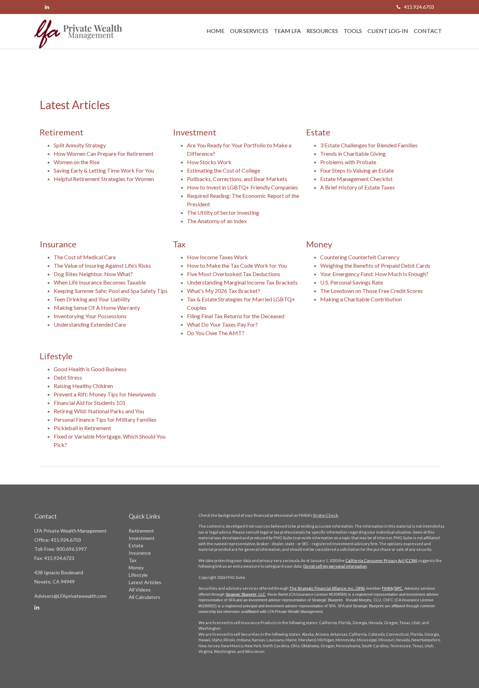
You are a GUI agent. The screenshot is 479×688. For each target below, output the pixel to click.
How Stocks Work (209, 162)
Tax (132, 560)
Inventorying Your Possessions (90, 316)
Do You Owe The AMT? (215, 332)
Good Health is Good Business (90, 369)
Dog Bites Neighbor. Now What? (93, 273)
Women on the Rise (77, 162)
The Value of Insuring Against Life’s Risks (102, 265)
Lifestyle (138, 575)
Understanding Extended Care (90, 324)
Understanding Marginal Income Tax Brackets (242, 282)
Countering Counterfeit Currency (359, 257)
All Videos (140, 590)
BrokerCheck (325, 515)
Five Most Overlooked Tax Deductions (233, 273)
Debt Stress (68, 377)
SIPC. (398, 588)
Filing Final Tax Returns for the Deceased (235, 316)
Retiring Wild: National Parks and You (99, 411)
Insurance (140, 553)
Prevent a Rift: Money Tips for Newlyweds (105, 394)
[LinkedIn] (47, 7)
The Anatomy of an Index (217, 221)
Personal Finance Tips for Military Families (105, 419)
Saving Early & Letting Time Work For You (104, 170)
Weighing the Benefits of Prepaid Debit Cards (375, 265)
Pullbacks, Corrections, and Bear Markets (237, 178)
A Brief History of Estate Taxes (357, 187)
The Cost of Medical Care (85, 257)
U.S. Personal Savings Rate (351, 282)
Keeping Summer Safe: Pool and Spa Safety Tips (111, 290)
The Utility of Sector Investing (223, 212)
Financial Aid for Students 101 (90, 402)
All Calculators (144, 597)
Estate (136, 545)
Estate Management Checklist (356, 178)
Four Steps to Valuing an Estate (357, 170)
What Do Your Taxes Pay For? (222, 324)
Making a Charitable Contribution (361, 299)
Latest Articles (145, 582)
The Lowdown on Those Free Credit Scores (371, 290)
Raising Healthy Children (83, 385)
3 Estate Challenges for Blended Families (369, 145)
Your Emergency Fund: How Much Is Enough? (374, 273)
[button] (249, 31)
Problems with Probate (348, 162)
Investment (142, 538)
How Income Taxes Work (217, 257)
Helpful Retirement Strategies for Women (104, 178)
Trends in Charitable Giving (353, 153)
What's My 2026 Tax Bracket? (223, 290)
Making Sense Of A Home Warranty (97, 307)
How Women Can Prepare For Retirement (104, 153)
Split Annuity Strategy (80, 145)
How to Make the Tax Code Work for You (237, 265)
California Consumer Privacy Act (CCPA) (381, 560)
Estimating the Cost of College (223, 170)
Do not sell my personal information (335, 566)
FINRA (387, 588)
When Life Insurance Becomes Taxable (100, 282)
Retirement (141, 531)
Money (136, 567)
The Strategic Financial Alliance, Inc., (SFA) (327, 588)
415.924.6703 (419, 7)
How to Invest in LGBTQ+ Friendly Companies (242, 187)
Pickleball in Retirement (82, 428)
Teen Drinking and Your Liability (92, 299)
